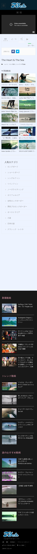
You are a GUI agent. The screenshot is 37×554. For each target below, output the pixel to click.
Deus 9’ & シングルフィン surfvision (13, 124)
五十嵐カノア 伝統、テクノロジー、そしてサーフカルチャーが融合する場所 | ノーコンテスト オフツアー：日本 (25, 362)
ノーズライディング (15, 189)
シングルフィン (13, 178)
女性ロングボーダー (15, 201)
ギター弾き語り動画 (9, 545)
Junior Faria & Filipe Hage (9, 111)
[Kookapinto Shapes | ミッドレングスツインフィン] (9, 321)
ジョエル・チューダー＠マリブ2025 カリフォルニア (26, 384)
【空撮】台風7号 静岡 (25, 486)
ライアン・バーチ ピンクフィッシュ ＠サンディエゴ (25, 424)
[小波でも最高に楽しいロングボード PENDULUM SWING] (9, 463)
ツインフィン (12, 183)
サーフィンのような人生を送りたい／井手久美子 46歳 (25, 333)
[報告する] (27, 39)
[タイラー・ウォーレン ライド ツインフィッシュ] (9, 476)
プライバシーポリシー (23, 542)
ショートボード (13, 172)
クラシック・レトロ (15, 229)
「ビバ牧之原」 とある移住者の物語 (13, 138)
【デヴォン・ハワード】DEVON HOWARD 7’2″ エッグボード (25, 501)
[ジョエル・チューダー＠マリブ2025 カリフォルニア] (9, 386)
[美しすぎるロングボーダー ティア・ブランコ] (9, 399)
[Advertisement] (18, 262)
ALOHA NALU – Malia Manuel (11, 98)
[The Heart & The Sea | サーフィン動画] (18, 4)
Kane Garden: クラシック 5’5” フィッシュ (15, 151)
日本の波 (11, 223)
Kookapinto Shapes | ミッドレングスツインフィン (25, 320)
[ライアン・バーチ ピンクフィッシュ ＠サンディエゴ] (9, 426)
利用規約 (12, 542)
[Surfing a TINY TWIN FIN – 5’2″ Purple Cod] (9, 308)
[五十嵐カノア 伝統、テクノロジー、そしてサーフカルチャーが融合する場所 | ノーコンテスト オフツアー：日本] (9, 361)
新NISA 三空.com (7, 548)
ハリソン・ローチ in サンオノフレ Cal (13, 85)
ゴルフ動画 (21, 545)
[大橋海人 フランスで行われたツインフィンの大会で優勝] (9, 348)
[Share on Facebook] (13, 51)
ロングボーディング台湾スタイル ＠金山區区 (25, 437)
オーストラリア (13, 212)
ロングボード (12, 166)
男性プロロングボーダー (17, 206)
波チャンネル (16, 538)
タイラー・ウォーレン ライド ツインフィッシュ (25, 474)
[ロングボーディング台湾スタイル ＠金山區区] (9, 439)
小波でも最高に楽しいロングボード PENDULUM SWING (25, 461)
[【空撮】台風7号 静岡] (9, 489)
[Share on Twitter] (17, 51)
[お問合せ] (7, 542)
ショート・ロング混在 (9, 64)
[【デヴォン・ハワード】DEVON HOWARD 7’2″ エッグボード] (9, 503)
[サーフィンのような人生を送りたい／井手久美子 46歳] (9, 335)
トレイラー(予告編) (20, 64)
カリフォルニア (13, 195)
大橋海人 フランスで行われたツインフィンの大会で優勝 (25, 346)
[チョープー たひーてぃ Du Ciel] (9, 413)
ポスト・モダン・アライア (28, 85)
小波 (9, 218)
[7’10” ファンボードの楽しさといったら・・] (9, 516)
